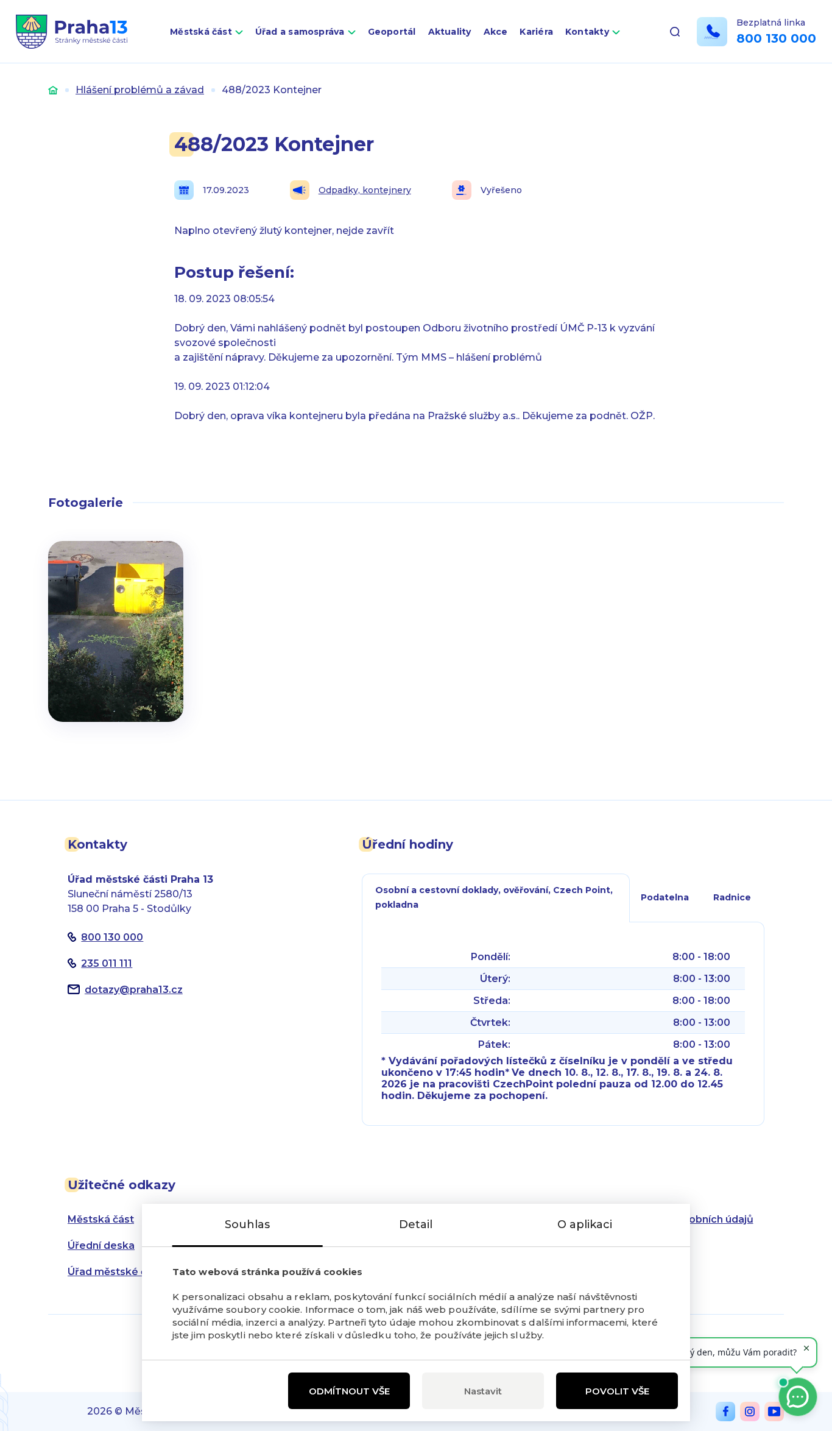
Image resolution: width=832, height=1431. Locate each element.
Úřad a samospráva (300, 31)
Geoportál (392, 31)
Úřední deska (101, 1245)
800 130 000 (776, 38)
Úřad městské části (116, 1271)
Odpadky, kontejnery (365, 190)
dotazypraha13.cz (134, 989)
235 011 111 (106, 963)
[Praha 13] (71, 31)
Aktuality (449, 31)
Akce (496, 31)
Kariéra (536, 31)
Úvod (53, 90)
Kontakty (587, 31)
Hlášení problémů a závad (140, 90)
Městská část (201, 31)
